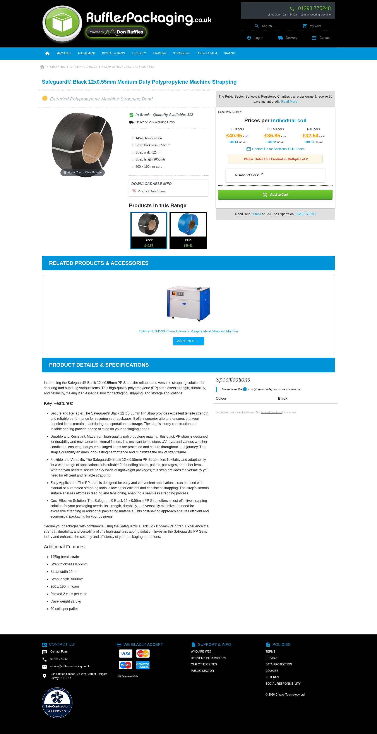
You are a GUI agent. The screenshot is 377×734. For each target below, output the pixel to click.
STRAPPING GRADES (83, 66)
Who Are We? (201, 651)
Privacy (272, 658)
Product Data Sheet (151, 191)
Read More (289, 101)
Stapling (159, 53)
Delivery (288, 38)
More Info (188, 341)
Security (139, 53)
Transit (229, 53)
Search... (264, 26)
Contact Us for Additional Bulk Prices (275, 149)
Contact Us (58, 644)
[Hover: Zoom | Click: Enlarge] (82, 145)
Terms (271, 651)
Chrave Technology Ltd (290, 694)
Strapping (181, 53)
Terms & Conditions (271, 412)
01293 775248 (310, 8)
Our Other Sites (204, 664)
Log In (255, 38)
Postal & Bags (113, 53)
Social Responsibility (283, 683)
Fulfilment (87, 53)
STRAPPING (57, 66)
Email (257, 214)
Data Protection (279, 664)
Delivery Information (208, 658)
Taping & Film (206, 53)
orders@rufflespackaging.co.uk (66, 667)
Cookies (272, 670)
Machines (64, 53)
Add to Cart (275, 194)
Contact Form (55, 652)
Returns (272, 677)
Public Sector (202, 670)
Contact (321, 38)
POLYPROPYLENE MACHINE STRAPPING (128, 66)
